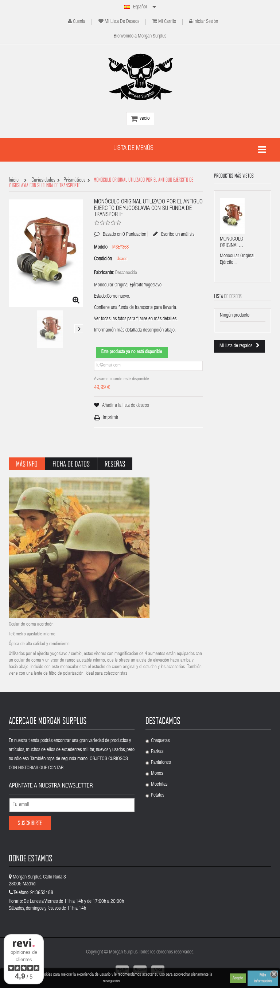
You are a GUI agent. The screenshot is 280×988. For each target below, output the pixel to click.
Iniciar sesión (206, 21)
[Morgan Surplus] (140, 76)
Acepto (238, 978)
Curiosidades (43, 180)
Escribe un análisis (177, 234)
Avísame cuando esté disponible (121, 379)
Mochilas (159, 784)
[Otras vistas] (13, 328)
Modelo (101, 247)
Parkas (157, 751)
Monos (157, 773)
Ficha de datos (71, 463)
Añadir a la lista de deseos (125, 405)
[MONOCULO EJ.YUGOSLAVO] (50, 329)
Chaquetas (160, 740)
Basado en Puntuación (120, 229)
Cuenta (79, 21)
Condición (103, 259)
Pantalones (161, 762)
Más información (263, 978)
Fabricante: (104, 272)
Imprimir (110, 417)
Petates (157, 795)
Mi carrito (167, 21)
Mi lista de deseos (122, 21)
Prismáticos (74, 180)
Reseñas (115, 463)
